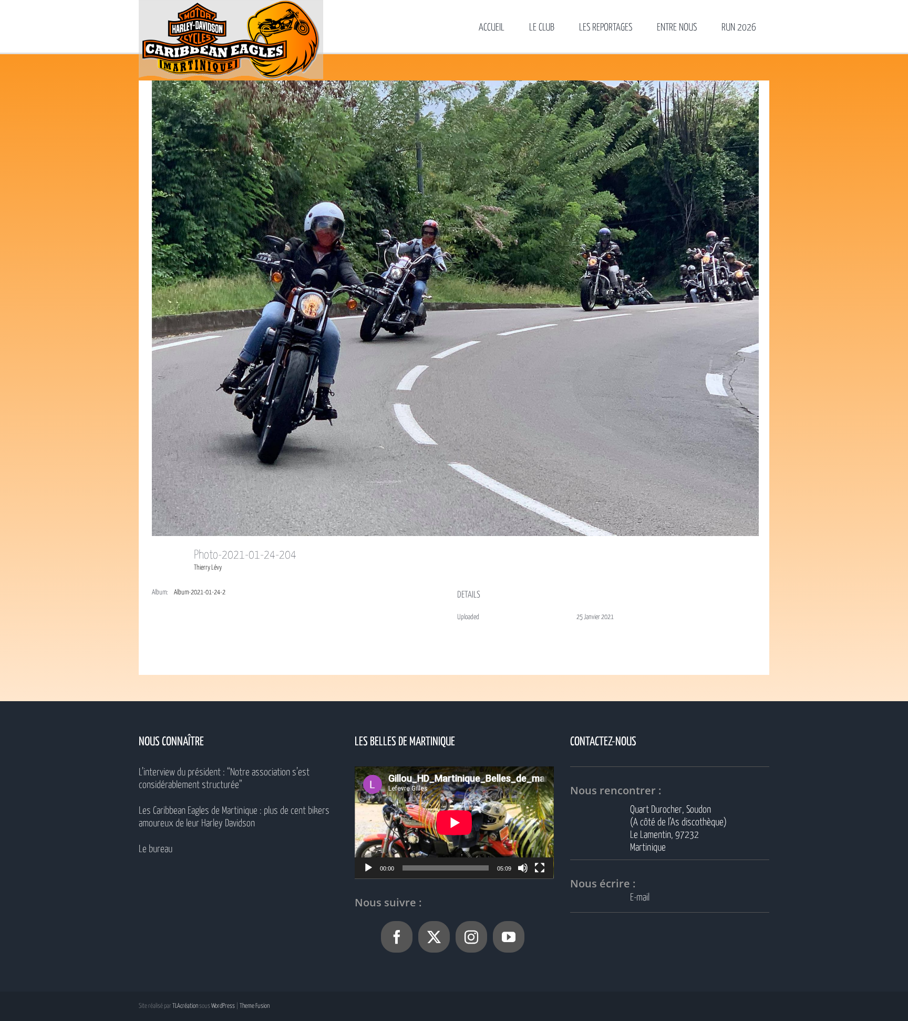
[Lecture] (368, 868)
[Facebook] (396, 937)
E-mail (639, 898)
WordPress (223, 1006)
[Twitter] (434, 937)
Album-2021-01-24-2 (199, 592)
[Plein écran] (539, 868)
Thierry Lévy (208, 567)
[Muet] (523, 868)
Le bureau (155, 849)
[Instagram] (471, 937)
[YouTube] (508, 937)
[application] (454, 822)
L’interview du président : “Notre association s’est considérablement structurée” (224, 778)
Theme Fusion (255, 1006)
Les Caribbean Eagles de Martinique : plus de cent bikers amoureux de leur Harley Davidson (234, 817)
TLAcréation (185, 1006)
